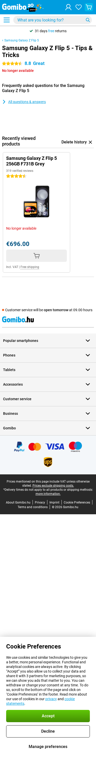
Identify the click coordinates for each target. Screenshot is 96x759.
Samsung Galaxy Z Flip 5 (21, 40)
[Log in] (68, 7)
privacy (51, 699)
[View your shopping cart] (89, 7)
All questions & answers (27, 102)
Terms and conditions (33, 507)
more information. (48, 494)
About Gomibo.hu (18, 502)
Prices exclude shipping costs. (53, 485)
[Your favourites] (78, 7)
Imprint (54, 502)
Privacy (40, 502)
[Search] (88, 20)
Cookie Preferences (77, 502)
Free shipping (29, 267)
